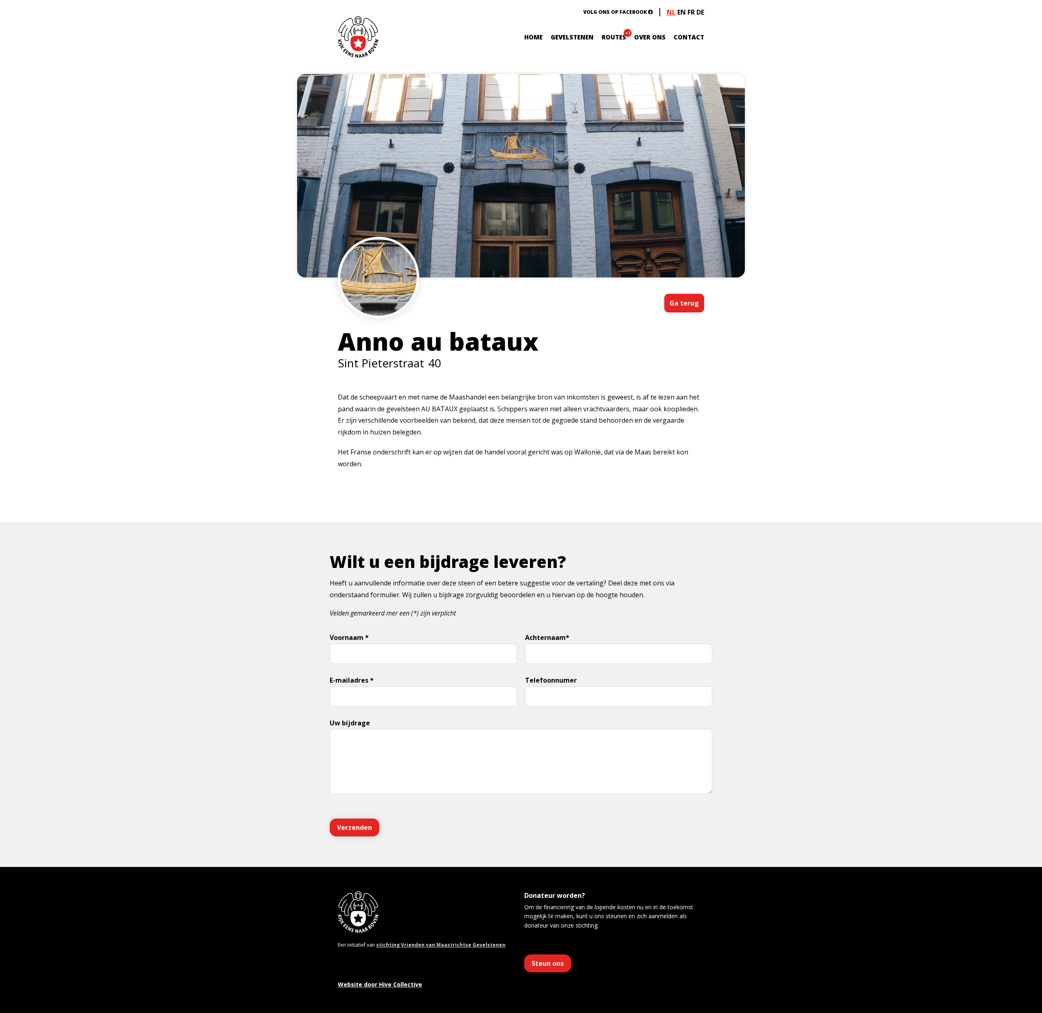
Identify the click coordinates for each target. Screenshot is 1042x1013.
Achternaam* (547, 637)
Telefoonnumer (551, 680)
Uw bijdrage (350, 723)
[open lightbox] (378, 301)
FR (691, 12)
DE (700, 12)
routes (614, 37)
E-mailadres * (352, 680)
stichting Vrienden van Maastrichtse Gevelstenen (441, 944)
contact (689, 37)
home (533, 37)
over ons (649, 37)
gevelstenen (572, 37)
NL (671, 12)
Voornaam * (349, 637)
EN (681, 12)
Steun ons (548, 963)
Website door (380, 984)
